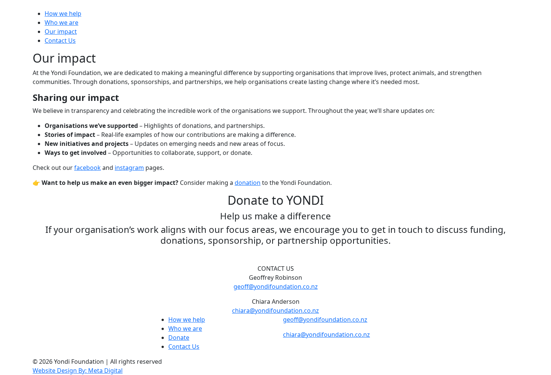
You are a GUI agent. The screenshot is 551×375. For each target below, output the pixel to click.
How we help (63, 13)
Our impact (61, 31)
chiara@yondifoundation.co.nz (275, 310)
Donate (178, 337)
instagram (129, 168)
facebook (87, 168)
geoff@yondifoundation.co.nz (276, 286)
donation (248, 182)
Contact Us (60, 40)
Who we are (61, 22)
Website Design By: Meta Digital (78, 370)
